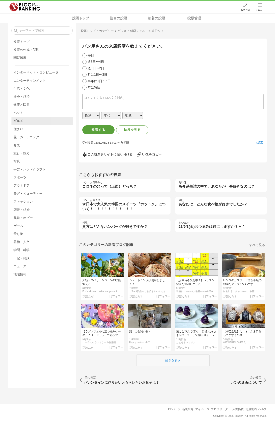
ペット (18, 112)
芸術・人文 (21, 242)
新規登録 (187, 409)
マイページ (202, 409)
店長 (261, 142)
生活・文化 (21, 88)
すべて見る (257, 245)
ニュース (19, 266)
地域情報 (19, 274)
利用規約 (251, 409)
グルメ (18, 121)
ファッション (23, 201)
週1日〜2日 (96, 68)
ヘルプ (262, 409)
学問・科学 (21, 250)
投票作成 (245, 10)
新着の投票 (156, 18)
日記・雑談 (21, 258)
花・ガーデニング (26, 137)
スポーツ (19, 177)
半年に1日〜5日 (99, 81)
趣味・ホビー (23, 218)
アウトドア (21, 185)
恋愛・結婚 (21, 209)
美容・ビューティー (27, 193)
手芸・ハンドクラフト (29, 169)
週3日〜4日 (96, 61)
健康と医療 (21, 104)
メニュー (259, 10)
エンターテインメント (29, 80)
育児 (16, 145)
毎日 (91, 55)
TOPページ (173, 409)
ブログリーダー (221, 409)
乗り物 (18, 234)
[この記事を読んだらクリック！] (89, 296)
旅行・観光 (21, 153)
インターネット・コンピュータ (36, 72)
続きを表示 (172, 360)
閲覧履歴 (19, 57)
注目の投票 (118, 18)
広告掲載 (238, 409)
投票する (98, 129)
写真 (16, 161)
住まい (18, 129)
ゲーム (18, 226)
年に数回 (94, 87)
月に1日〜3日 (97, 74)
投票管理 (194, 18)
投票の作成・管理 (26, 49)
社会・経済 (21, 96)
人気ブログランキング (24, 7)
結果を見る (132, 129)
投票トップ (80, 18)
